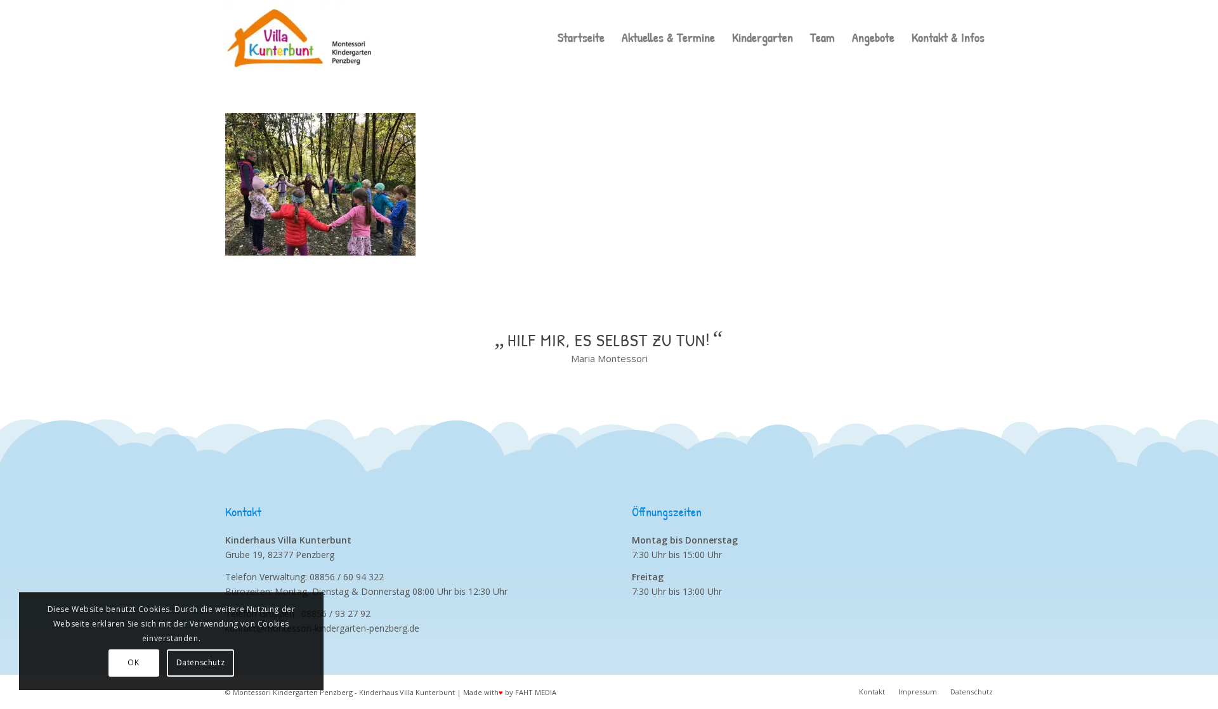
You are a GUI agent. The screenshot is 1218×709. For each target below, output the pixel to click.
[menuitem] (581, 37)
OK (133, 662)
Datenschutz (200, 662)
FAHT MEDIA (535, 692)
